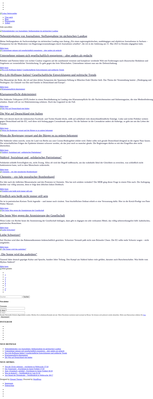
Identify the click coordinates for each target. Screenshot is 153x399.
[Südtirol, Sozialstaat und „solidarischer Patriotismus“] (20, 152)
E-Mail (3, 310)
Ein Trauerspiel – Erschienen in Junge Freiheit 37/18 (24, 369)
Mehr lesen (4, 48)
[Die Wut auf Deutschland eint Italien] (14, 108)
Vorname (3, 306)
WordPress (37, 379)
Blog (6, 19)
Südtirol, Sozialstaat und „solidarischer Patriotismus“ (31, 157)
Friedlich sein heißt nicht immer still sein (24, 196)
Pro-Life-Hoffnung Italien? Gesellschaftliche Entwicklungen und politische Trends (48, 74)
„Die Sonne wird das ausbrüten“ (18, 254)
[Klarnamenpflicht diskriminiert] (12, 89)
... (5, 277)
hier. (144, 315)
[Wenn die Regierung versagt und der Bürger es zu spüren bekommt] (26, 130)
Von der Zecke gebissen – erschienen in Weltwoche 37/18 (26, 367)
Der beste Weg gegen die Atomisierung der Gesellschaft (32, 215)
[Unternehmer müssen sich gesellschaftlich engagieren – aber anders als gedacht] (30, 50)
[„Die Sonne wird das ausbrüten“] (13, 249)
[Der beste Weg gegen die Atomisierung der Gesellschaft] (22, 210)
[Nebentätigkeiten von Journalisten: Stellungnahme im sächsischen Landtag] (29, 31)
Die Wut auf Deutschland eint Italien (21, 113)
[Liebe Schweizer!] (7, 230)
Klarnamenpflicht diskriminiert (18, 94)
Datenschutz (9, 385)
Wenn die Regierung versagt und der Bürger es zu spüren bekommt (39, 135)
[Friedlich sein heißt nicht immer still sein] (16, 191)
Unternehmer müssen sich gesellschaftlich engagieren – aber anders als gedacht (46, 55)
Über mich (9, 17)
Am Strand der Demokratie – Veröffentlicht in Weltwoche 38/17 (29, 375)
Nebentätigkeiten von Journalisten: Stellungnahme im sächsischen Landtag (43, 36)
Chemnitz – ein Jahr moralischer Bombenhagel (27, 176)
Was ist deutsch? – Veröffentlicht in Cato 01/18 (22, 373)
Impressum (9, 383)
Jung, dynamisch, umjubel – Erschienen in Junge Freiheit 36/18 (29, 371)
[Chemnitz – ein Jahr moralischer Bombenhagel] (18, 172)
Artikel (7, 23)
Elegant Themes (16, 379)
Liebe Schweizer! (10, 234)
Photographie (10, 21)
